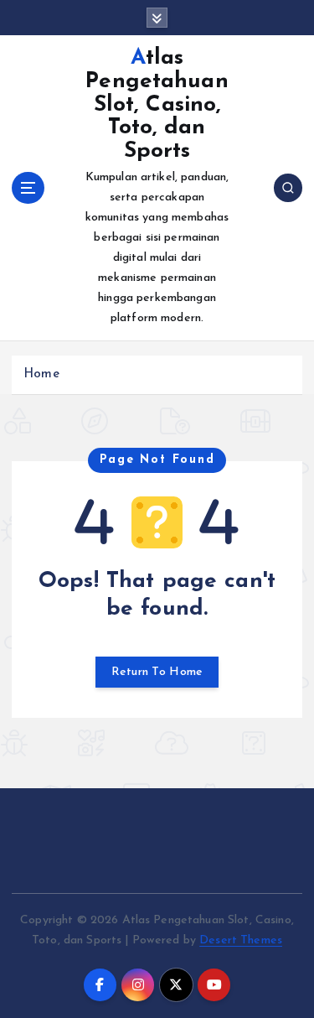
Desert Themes (240, 940)
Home (41, 374)
